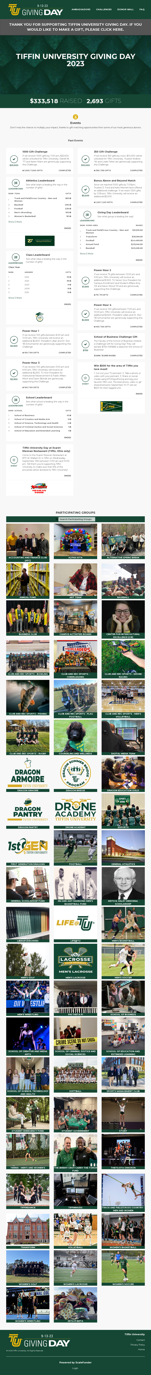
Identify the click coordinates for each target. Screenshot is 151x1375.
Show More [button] (15, 221)
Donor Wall (125, 9)
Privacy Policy (138, 1344)
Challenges (104, 9)
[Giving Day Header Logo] (35, 9)
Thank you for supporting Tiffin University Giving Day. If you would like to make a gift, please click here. (75, 27)
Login (75, 1368)
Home (141, 1349)
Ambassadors (81, 9)
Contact (141, 1340)
